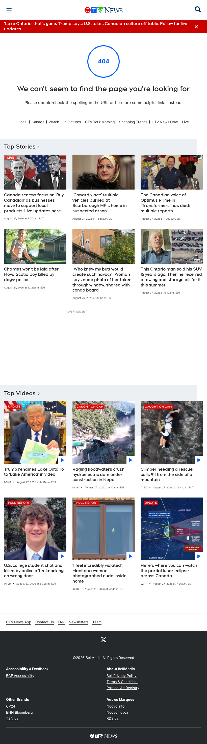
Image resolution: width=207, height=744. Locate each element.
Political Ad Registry (123, 688)
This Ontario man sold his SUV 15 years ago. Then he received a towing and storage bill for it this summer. (171, 277)
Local (22, 122)
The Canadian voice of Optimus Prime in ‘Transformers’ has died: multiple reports (165, 203)
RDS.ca (113, 718)
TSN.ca (12, 718)
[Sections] (9, 10)
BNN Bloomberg (19, 712)
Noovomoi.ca (117, 712)
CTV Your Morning (100, 122)
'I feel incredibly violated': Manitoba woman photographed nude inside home (99, 573)
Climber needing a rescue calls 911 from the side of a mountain (167, 474)
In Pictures (72, 122)
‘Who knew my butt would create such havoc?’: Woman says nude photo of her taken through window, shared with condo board (102, 280)
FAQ (61, 622)
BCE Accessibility (20, 675)
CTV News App (18, 622)
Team (96, 622)
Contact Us (44, 622)
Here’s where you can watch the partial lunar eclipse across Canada (169, 570)
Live (185, 122)
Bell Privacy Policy (122, 675)
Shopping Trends (133, 122)
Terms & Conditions (122, 681)
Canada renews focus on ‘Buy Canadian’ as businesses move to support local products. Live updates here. (34, 203)
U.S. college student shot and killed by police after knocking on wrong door (34, 570)
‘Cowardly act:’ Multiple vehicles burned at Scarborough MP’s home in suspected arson (99, 203)
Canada (38, 122)
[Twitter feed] (103, 640)
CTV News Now (165, 122)
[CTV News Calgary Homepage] (104, 10)
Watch (54, 122)
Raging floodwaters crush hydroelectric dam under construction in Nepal (98, 474)
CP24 (10, 706)
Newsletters (78, 622)
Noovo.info (115, 706)
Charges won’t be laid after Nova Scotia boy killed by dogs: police (31, 274)
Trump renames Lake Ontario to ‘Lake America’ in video (34, 472)
